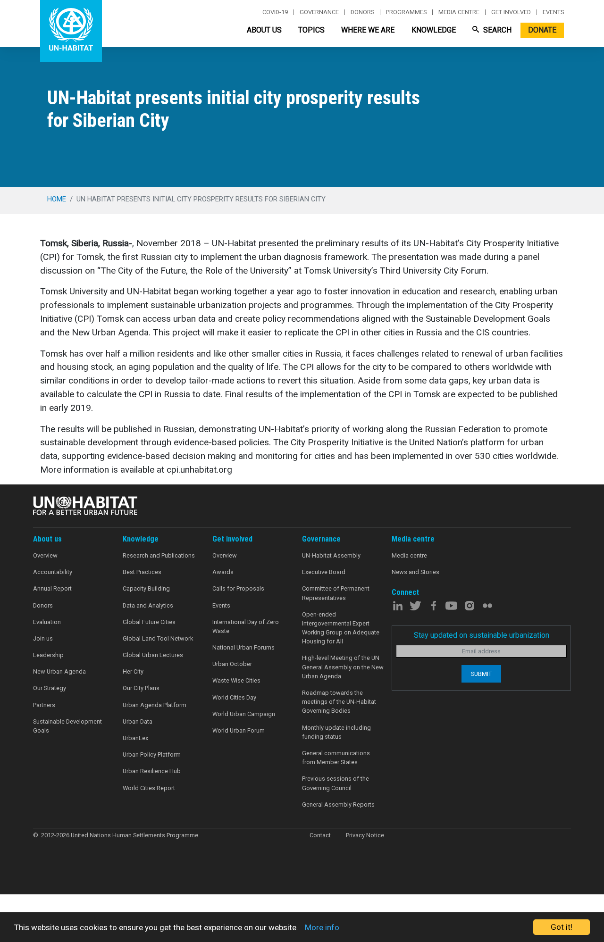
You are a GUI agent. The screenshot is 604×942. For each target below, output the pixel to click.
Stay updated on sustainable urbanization (481, 635)
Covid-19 (275, 12)
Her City (133, 671)
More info (322, 927)
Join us (43, 638)
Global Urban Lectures (153, 655)
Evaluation (47, 621)
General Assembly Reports (338, 804)
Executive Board (323, 571)
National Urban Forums (243, 647)
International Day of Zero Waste (245, 626)
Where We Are (367, 29)
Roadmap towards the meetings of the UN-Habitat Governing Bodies (339, 701)
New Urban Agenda (59, 671)
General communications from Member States (336, 758)
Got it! (561, 927)
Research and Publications (159, 555)
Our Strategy (49, 688)
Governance (319, 12)
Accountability (52, 571)
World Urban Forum (238, 730)
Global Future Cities (149, 621)
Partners (44, 705)
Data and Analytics (148, 605)
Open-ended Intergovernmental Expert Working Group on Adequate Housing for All (340, 628)
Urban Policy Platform (152, 754)
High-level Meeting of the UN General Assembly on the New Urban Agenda (343, 666)
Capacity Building (146, 588)
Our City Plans (141, 688)
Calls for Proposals (238, 588)
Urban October (232, 663)
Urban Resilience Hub (152, 771)
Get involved (511, 12)
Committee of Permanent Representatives (335, 593)
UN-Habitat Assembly (331, 555)
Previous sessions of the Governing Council (335, 783)
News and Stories (415, 571)
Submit (481, 673)
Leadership (48, 655)
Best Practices (142, 571)
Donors (362, 12)
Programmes (406, 12)
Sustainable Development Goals (67, 726)
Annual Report (52, 588)
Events (553, 12)
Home (56, 199)
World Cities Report (149, 788)
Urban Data (137, 721)
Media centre (458, 12)
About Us (264, 29)
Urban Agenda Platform (154, 705)
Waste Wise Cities (236, 680)
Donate (542, 29)
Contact (320, 835)
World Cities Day (234, 697)
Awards (223, 571)
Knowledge (433, 29)
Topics (311, 29)
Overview (45, 555)
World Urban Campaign (243, 713)
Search (496, 29)
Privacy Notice (365, 835)
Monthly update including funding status (336, 732)
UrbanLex (135, 738)
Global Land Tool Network (158, 638)
